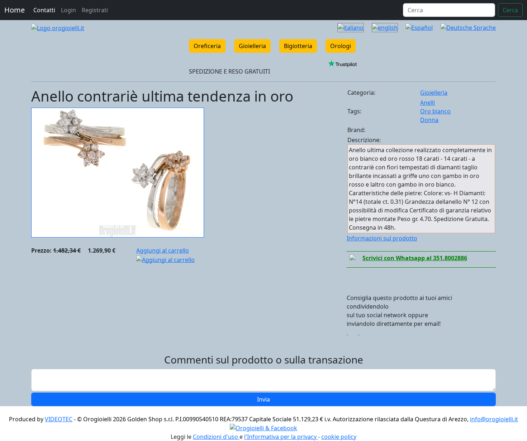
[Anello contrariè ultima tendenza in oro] (117, 172)
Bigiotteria (298, 46)
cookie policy (338, 437)
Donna (429, 120)
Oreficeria (207, 46)
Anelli (427, 103)
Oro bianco (435, 111)
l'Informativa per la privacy (281, 437)
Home (14, 10)
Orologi (340, 46)
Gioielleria (252, 46)
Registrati (95, 10)
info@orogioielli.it (494, 419)
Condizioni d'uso (216, 437)
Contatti (44, 10)
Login (68, 10)
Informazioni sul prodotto (382, 238)
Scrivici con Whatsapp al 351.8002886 (414, 258)
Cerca (510, 10)
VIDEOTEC (58, 419)
